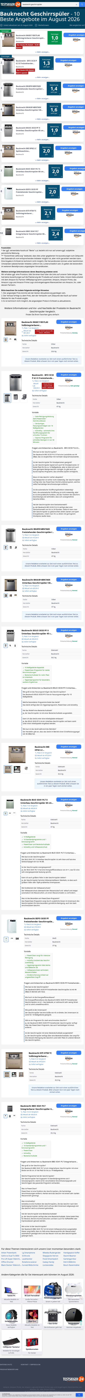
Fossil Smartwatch (50, 1259)
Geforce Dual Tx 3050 (10, 1256)
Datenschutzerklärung (48, 1396)
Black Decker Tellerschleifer (11, 1265)
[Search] (82, 4)
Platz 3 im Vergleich (32, 535)
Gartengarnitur (69, 1259)
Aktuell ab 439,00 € (30, 1114)
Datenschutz (6, 1364)
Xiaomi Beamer (69, 1256)
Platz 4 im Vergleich (32, 586)
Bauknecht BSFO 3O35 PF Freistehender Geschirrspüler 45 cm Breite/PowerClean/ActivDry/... (39, 920)
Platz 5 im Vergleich (31, 636)
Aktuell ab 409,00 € (30, 808)
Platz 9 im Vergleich (38, 1059)
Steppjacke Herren (50, 1256)
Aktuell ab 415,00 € (32, 538)
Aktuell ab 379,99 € (33, 927)
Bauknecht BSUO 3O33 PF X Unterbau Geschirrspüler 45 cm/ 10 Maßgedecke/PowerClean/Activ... (38, 632)
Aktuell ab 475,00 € (44, 755)
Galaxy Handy (48, 1262)
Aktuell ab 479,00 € (38, 1062)
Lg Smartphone (28, 1252)
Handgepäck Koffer (71, 1252)
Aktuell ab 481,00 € (38, 332)
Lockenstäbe (48, 1265)
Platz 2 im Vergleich (41, 381)
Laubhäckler (27, 1259)
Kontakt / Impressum (30, 1364)
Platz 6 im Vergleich (44, 753)
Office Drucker (7, 1262)
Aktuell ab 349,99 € (43, 386)
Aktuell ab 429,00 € (32, 588)
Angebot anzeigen (68, 60)
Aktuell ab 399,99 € (31, 639)
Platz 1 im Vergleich (31, 328)
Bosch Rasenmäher (71, 1265)
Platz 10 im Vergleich (30, 1112)
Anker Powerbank (8, 1252)
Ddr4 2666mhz (69, 1262)
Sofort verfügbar (30, 335)
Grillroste (26, 1256)
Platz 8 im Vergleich (33, 924)
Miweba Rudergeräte (51, 1252)
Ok (79, 1395)
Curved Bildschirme (30, 1265)
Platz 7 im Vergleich (30, 806)
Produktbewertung (9, 1369)
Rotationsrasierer (29, 1262)
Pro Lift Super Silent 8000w (11, 1259)
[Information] (60, 43)
